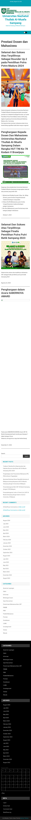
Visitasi (5, 630)
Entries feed (6, 806)
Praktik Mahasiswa (8, 614)
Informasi (5, 594)
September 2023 (7, 552)
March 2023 (6, 571)
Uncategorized (7, 626)
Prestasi (5, 617)
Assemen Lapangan (8, 588)
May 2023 (5, 565)
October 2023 (7, 549)
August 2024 (6, 520)
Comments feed (7, 809)
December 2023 (7, 546)
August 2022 (6, 578)
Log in (4, 802)
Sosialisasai (6, 620)
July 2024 (5, 523)
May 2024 (5, 530)
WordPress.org (7, 812)
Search (3, 453)
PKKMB (5, 607)
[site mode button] (25, 32)
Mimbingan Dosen (8, 597)
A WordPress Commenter (10, 510)
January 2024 (7, 543)
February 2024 (7, 539)
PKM (4, 610)
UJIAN (4, 623)
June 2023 (6, 562)
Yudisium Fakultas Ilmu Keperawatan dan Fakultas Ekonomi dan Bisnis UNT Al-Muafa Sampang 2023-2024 (14, 468)
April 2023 (6, 568)
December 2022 (7, 575)
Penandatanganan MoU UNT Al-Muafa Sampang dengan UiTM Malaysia (16, 488)
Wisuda (5, 633)
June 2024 (6, 527)
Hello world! (22, 507)
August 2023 (6, 555)
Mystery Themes (24, 818)
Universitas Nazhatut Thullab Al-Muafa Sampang (15, 19)
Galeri (4, 591)
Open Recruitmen (8, 601)
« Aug (2, 793)
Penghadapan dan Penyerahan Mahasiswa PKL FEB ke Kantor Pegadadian (16, 475)
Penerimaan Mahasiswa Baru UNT (12, 604)
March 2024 (6, 536)
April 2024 (6, 533)
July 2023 (5, 559)
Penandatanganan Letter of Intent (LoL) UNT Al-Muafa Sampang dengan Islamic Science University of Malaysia (16, 495)
